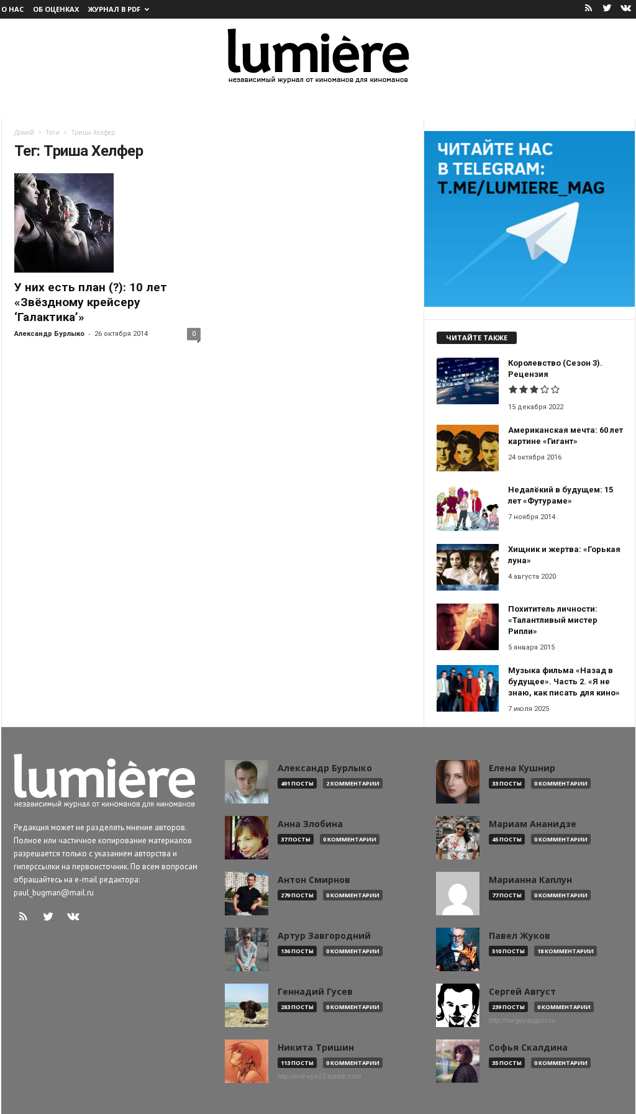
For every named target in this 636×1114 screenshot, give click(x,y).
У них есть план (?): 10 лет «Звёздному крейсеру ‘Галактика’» (90, 302)
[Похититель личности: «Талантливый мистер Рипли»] (468, 627)
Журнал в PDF (114, 9)
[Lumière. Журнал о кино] (318, 55)
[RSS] (588, 9)
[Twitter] (607, 9)
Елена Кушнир (522, 768)
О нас (12, 9)
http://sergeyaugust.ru (522, 1020)
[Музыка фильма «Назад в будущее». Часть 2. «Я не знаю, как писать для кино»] (468, 688)
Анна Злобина (310, 824)
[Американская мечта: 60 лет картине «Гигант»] (468, 448)
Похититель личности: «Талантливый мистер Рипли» (552, 620)
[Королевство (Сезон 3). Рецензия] (468, 381)
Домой (24, 132)
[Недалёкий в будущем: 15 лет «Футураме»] (468, 507)
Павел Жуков (519, 935)
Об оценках (56, 9)
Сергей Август (522, 991)
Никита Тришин (316, 1047)
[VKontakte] (626, 9)
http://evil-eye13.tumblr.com (319, 1076)
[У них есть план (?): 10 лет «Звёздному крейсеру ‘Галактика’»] (107, 223)
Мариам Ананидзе (532, 824)
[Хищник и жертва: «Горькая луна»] (468, 567)
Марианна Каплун (530, 879)
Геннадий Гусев (315, 991)
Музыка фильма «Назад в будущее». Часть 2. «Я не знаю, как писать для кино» (564, 681)
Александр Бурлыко (49, 334)
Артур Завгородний (324, 935)
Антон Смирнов (314, 879)
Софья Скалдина (528, 1047)
